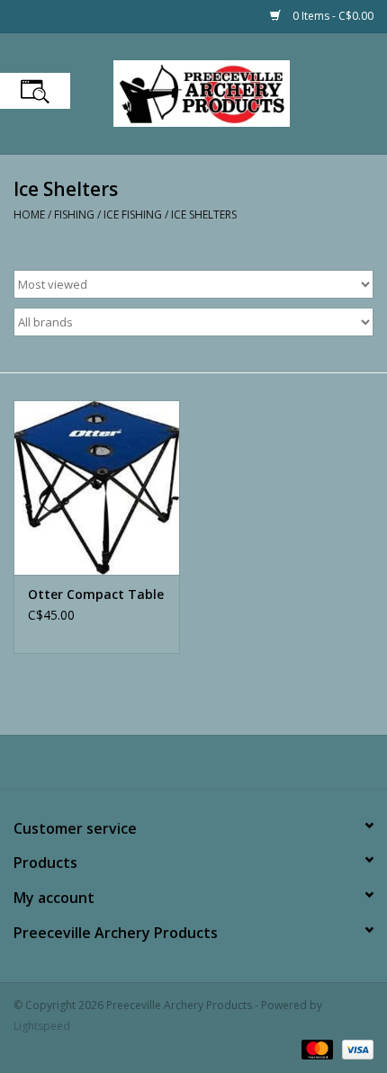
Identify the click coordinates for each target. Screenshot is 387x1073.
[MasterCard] (315, 1048)
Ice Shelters (204, 214)
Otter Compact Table (96, 594)
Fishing (74, 214)
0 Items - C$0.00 (332, 15)
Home (29, 214)
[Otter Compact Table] (97, 487)
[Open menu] (35, 91)
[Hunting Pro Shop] (228, 92)
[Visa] (355, 1048)
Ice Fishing (133, 214)
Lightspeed (42, 1025)
